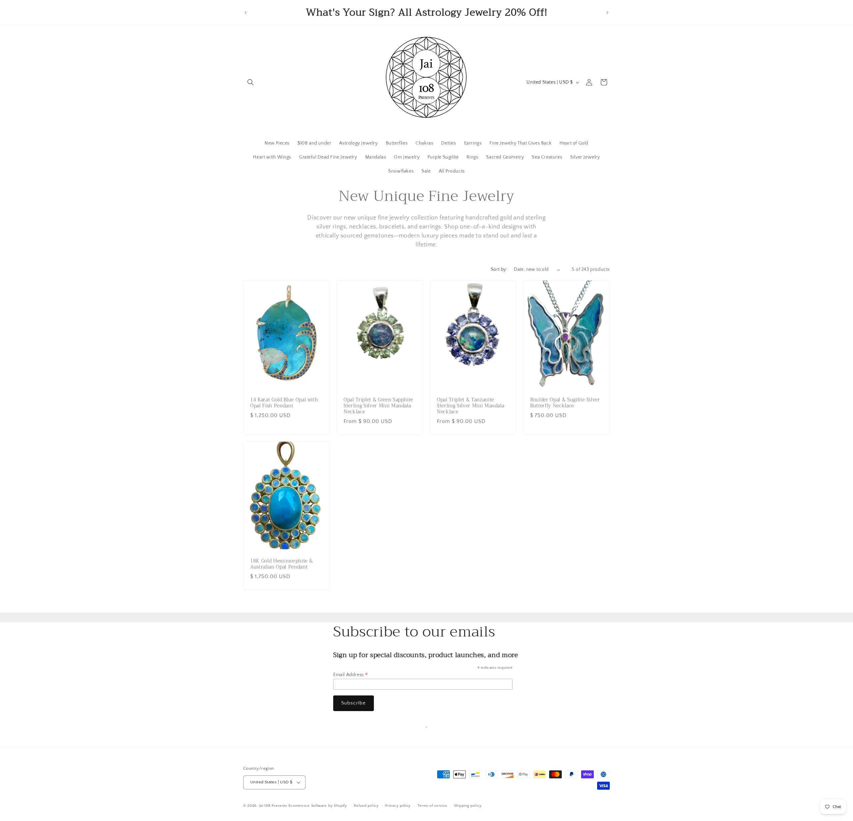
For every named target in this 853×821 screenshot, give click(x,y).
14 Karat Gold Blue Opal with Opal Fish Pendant (284, 403)
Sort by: (499, 269)
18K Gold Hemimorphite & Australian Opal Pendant (281, 564)
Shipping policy (468, 806)
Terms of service (432, 806)
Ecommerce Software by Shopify (318, 806)
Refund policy (366, 806)
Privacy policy (398, 806)
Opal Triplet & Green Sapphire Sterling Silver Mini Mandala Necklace (378, 406)
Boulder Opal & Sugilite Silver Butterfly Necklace (565, 403)
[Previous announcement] (245, 12)
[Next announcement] (607, 12)
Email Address (350, 675)
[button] (250, 82)
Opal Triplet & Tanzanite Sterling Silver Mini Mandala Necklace (470, 406)
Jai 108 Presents (273, 806)
